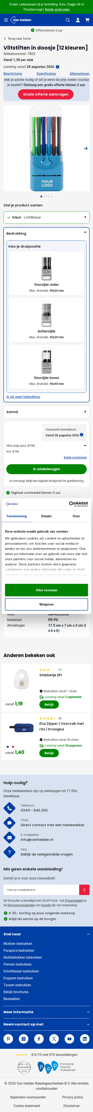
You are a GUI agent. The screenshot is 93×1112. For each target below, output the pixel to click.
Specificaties (46, 74)
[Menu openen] (6, 20)
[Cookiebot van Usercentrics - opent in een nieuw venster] (69, 504)
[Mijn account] (78, 20)
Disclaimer (71, 1106)
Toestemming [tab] (16, 516)
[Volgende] (86, 148)
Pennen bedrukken (17, 964)
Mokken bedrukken (17, 944)
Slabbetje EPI (50, 675)
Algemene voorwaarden (28, 1097)
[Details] (57, 67)
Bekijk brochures (16, 992)
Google (46, 905)
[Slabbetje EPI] (21, 679)
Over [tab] (76, 516)
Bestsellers (11, 999)
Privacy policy (72, 1097)
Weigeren (46, 604)
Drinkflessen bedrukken (21, 971)
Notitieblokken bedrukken (22, 957)
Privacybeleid (74, 900)
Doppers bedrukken (18, 978)
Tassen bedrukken (17, 985)
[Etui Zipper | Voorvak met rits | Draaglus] (21, 728)
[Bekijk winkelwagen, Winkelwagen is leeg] (87, 20)
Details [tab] (46, 516)
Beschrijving (12, 74)
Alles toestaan (46, 590)
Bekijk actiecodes (57, 9)
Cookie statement (26, 1106)
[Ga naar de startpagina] (20, 20)
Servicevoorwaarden (21, 905)
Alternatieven (80, 74)
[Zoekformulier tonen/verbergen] (68, 20)
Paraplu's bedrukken (18, 950)
